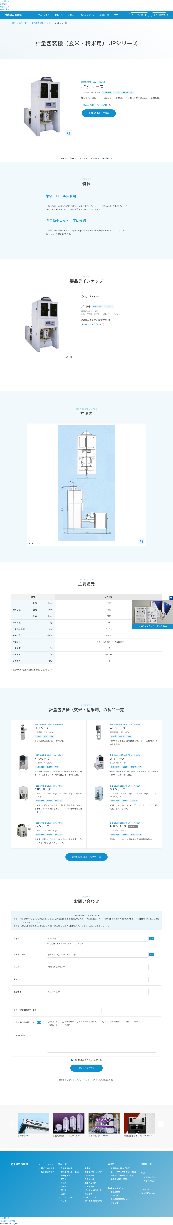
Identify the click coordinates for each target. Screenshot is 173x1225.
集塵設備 (88, 1194)
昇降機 (63, 1183)
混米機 (87, 1168)
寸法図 (94, 158)
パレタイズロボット (93, 1190)
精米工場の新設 (47, 1168)
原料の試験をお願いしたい (90, 1022)
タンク (63, 1201)
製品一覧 (58, 15)
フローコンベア (67, 1197)
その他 (67, 1025)
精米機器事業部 (13, 14)
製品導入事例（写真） (120, 1179)
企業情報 (4, 4)
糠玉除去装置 (90, 1183)
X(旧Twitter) (149, 1193)
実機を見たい (70, 1022)
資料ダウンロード (139, 15)
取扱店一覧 (104, 15)
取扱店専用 (4, 9)
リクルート (4, 7)
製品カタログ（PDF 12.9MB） (96, 105)
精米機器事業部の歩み (120, 1199)
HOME (13, 23)
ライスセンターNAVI (97, 1136)
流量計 (63, 1194)
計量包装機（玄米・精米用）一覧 (86, 857)
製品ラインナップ (77, 158)
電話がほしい (55, 1025)
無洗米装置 (65, 1176)
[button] (161, 1124)
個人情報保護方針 (7, 1221)
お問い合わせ (159, 15)
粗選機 (63, 1186)
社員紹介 (114, 1196)
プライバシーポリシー (81, 1080)
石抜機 (63, 1190)
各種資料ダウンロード (153, 1177)
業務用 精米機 (67, 1168)
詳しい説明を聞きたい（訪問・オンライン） (123, 1022)
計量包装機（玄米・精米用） (42, 23)
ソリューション (42, 15)
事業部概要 (115, 1192)
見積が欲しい (55, 1022)
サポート (118, 15)
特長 (62, 158)
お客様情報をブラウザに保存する (87, 1060)
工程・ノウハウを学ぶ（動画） (124, 1172)
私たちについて (87, 15)
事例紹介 (71, 15)
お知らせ (114, 1203)
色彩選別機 (89, 1176)
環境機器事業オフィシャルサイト (138, 1136)
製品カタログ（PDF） (92, 324)
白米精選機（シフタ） (94, 1172)
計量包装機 (89, 1186)
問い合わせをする (86, 1068)
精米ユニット (90, 1197)
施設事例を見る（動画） (121, 1168)
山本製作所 (4, 1)
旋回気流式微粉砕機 (93, 1201)
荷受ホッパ (65, 1179)
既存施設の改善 (47, 1172)
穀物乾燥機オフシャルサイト (65, 1136)
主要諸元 (106, 158)
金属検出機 (89, 1179)
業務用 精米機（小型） (70, 1172)
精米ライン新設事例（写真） (123, 1176)
